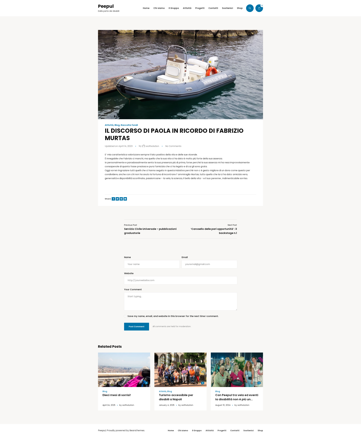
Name (127, 257)
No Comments (173, 146)
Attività (109, 125)
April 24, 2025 (109, 405)
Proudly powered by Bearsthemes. (126, 430)
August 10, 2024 (223, 405)
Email (185, 257)
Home (171, 430)
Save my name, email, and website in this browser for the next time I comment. (173, 316)
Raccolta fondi (129, 125)
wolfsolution (152, 146)
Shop (260, 430)
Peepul (106, 6)
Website (129, 273)
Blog (117, 125)
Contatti (234, 430)
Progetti (222, 430)
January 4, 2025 (166, 405)
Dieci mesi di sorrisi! (117, 395)
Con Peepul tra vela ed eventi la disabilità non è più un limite (236, 399)
